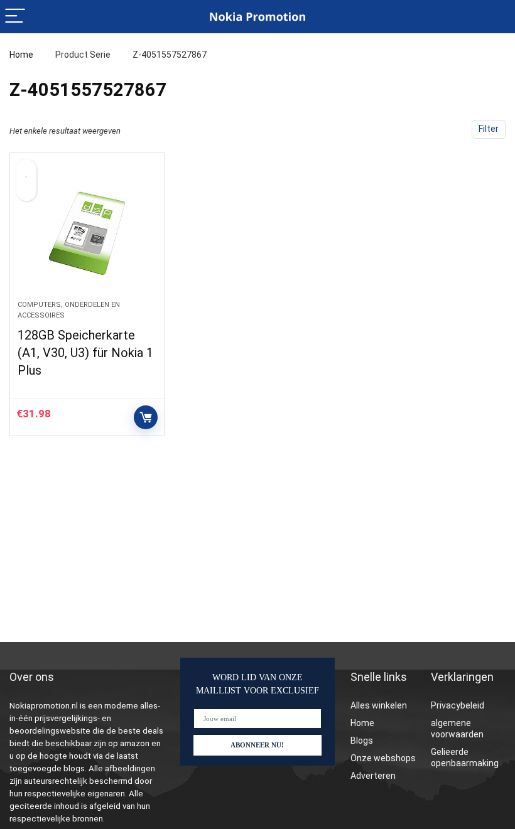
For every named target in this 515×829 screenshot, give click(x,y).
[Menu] (15, 16)
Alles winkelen (378, 705)
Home (21, 55)
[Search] (495, 16)
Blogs (361, 740)
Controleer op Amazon (146, 417)
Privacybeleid (457, 705)
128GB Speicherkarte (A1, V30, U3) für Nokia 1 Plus (85, 353)
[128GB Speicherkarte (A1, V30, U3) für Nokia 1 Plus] (87, 232)
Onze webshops (383, 758)
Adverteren (373, 776)
